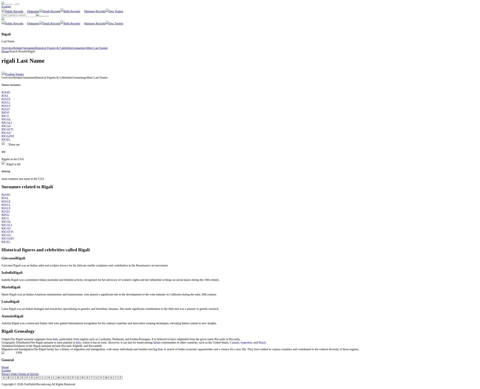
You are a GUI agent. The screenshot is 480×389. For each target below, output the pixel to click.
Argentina (246, 342)
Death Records (51, 11)
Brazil (262, 342)
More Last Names (97, 48)
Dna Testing (116, 11)
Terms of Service (29, 374)
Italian (156, 342)
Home (5, 51)
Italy (55, 339)
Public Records (14, 11)
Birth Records (72, 11)
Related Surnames (24, 48)
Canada (234, 342)
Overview (7, 48)
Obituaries (33, 11)
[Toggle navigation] (17, 4)
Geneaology (79, 48)
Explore (6, 6)
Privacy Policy (10, 374)
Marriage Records (94, 11)
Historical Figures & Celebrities (53, 48)
